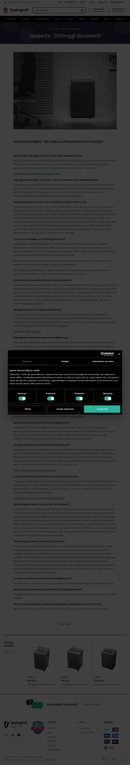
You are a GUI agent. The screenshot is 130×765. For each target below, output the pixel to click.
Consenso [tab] (26, 361)
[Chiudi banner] (119, 354)
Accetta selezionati (65, 409)
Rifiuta (28, 409)
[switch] (50, 398)
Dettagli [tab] (65, 361)
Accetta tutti (102, 409)
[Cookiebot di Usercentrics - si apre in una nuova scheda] (103, 354)
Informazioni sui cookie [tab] (103, 361)
